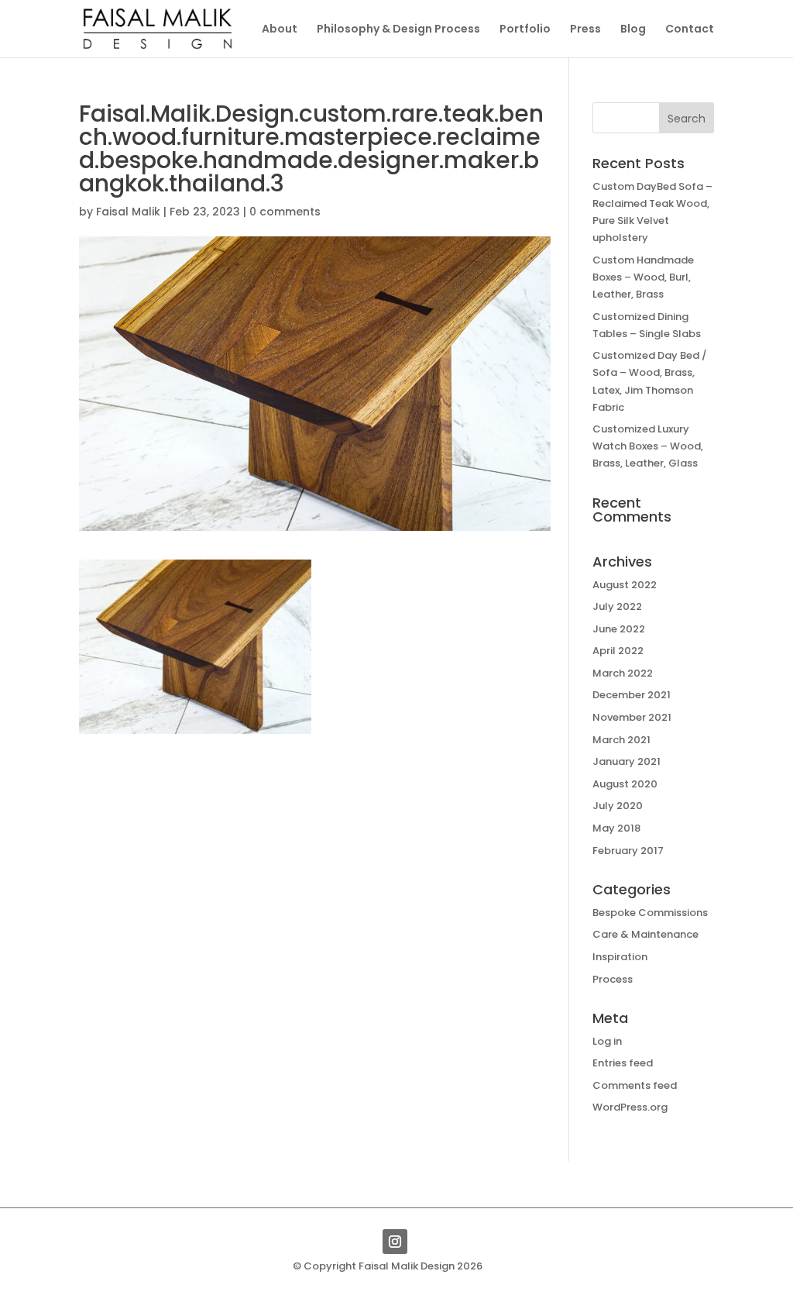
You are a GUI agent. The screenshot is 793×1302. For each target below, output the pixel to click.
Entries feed (622, 1063)
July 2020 (617, 805)
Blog (633, 29)
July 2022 (617, 606)
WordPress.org (630, 1107)
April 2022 (618, 650)
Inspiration (619, 956)
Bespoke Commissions (650, 912)
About (279, 29)
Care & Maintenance (645, 934)
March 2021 (621, 739)
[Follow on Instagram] (395, 1241)
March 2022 (622, 673)
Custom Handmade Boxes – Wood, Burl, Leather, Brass (643, 277)
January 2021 (626, 761)
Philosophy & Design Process (398, 29)
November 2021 (631, 717)
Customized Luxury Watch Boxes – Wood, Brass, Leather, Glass (647, 446)
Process (612, 979)
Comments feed (634, 1085)
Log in (607, 1041)
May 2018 (616, 828)
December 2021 (631, 694)
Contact (689, 29)
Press (585, 29)
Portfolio (525, 29)
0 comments (285, 211)
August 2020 (624, 784)
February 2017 (628, 850)
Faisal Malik (128, 211)
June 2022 (618, 629)
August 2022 (624, 584)
